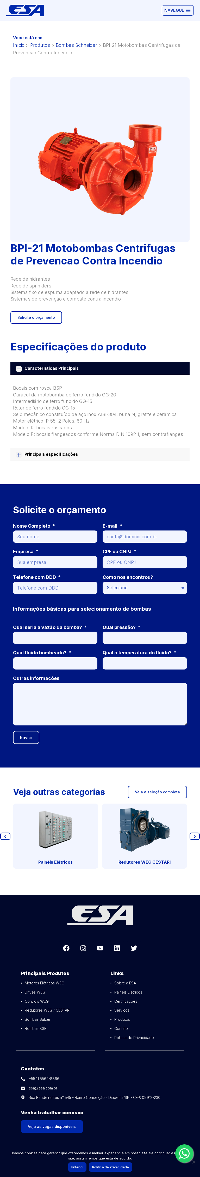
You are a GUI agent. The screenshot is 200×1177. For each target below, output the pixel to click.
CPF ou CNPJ (118, 551)
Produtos (40, 45)
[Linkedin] (117, 948)
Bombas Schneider (76, 45)
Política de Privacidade (110, 1167)
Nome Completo (32, 526)
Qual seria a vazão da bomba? (48, 627)
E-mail (110, 526)
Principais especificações (51, 454)
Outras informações (36, 678)
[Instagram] (83, 948)
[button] (5, 836)
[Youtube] (100, 948)
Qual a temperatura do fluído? (138, 652)
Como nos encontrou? (128, 577)
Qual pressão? (120, 627)
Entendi (77, 1167)
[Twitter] (134, 948)
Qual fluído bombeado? (40, 652)
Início (18, 45)
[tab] (100, 368)
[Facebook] (66, 948)
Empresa (24, 551)
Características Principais (51, 368)
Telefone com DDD (35, 577)
